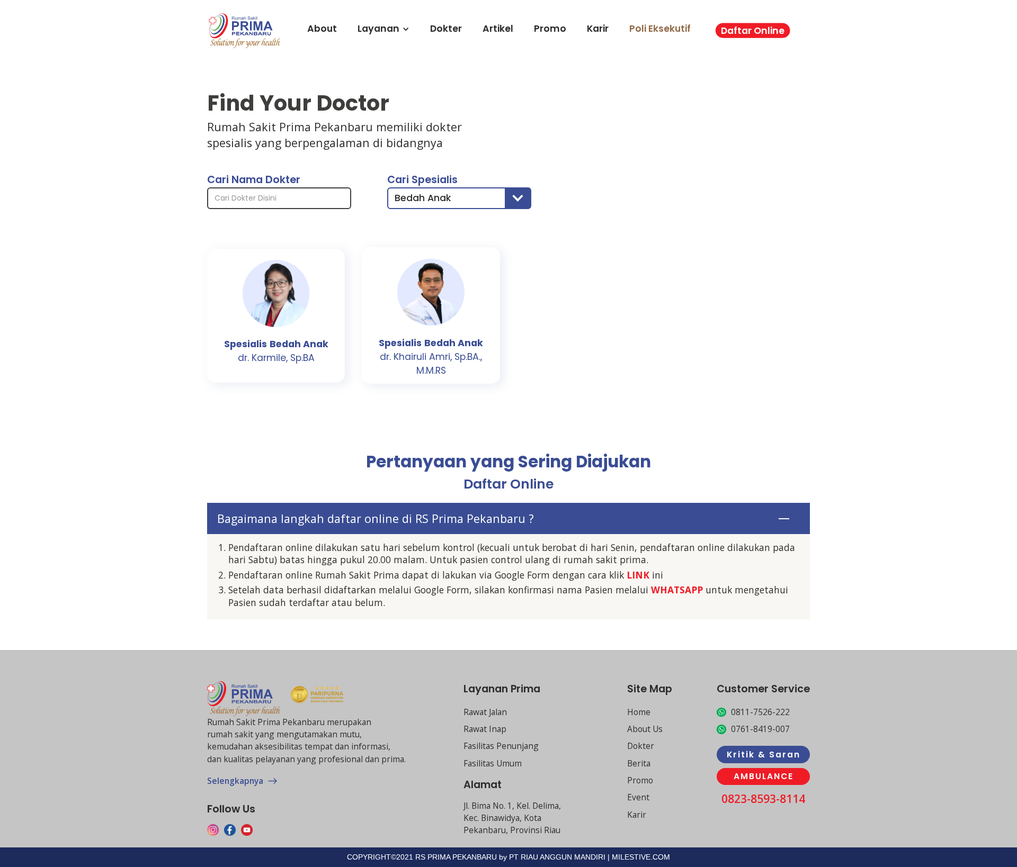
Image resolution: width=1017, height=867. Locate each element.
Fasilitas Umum (492, 763)
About (322, 28)
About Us (645, 729)
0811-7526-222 (760, 712)
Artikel (498, 28)
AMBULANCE (763, 776)
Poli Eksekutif (660, 28)
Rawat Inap (484, 729)
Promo (550, 28)
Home (638, 712)
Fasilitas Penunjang (501, 746)
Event (638, 797)
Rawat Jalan (485, 712)
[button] (459, 198)
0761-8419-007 (760, 729)
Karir (598, 28)
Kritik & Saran (763, 754)
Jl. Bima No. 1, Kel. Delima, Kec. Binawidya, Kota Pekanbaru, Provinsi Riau (512, 818)
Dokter (446, 28)
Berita (638, 763)
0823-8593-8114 (763, 798)
